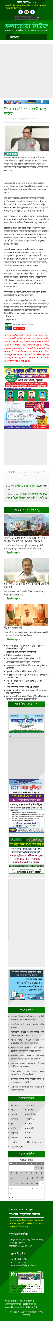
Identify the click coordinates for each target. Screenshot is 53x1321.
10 (11, 1178)
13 (26, 1178)
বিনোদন (14, 1142)
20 (26, 1183)
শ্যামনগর (14, 1119)
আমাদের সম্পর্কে (11, 1300)
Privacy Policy (33, 1307)
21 (32, 1183)
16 (42, 1178)
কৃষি (28, 1132)
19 (21, 1183)
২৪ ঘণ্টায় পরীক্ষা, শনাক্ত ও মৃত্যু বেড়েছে (24, 485)
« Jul (11, 1197)
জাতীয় (13, 1128)
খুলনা (13, 1123)
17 (11, 1183)
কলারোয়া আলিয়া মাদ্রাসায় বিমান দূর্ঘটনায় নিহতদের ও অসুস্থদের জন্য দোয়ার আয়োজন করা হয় (27, 697)
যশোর (29, 1123)
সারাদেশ (14, 1132)
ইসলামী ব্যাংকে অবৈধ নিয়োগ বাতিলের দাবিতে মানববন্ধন (24, 682)
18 (16, 1183)
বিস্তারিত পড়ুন (12, 552)
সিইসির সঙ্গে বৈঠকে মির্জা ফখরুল (19, 655)
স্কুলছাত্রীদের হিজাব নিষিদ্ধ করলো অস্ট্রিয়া (22, 671)
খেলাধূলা (14, 1137)
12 (21, 1178)
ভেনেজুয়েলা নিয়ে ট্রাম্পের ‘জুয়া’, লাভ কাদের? (23, 662)
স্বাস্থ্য (29, 1137)
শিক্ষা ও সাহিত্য (17, 1146)
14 (32, 1178)
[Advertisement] (26, 71)
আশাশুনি (30, 1109)
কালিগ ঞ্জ (30, 1119)
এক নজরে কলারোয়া (13, 1304)
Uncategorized (24, 472)
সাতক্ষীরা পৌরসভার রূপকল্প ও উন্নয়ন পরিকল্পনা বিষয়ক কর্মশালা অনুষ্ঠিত (25, 647)
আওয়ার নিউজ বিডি (17, 1220)
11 (16, 1178)
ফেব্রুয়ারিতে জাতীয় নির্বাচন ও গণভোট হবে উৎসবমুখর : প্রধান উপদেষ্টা (27, 676)
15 (37, 1178)
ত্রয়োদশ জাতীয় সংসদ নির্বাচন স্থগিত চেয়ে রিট (23, 658)
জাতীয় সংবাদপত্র (29, 1304)
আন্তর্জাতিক (31, 1114)
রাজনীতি (30, 1128)
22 (37, 1183)
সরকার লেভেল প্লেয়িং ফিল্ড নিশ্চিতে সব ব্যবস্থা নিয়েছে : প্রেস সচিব (27, 667)
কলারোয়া (14, 1105)
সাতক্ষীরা (30, 1105)
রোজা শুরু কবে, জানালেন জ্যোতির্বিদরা (21, 652)
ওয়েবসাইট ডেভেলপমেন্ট (14, 1307)
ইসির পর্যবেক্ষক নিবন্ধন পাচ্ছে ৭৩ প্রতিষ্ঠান (22, 687)
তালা (13, 1109)
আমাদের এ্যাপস (26, 1300)
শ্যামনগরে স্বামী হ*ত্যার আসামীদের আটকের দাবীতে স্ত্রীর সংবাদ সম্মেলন (26, 692)
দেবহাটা (14, 1114)
